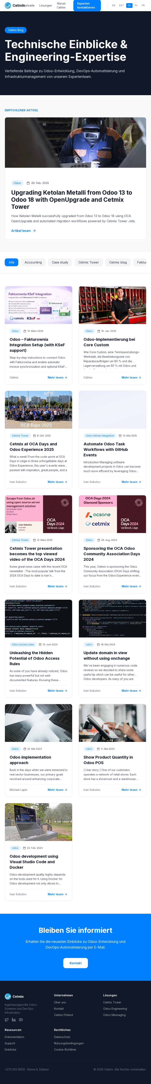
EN (113, 5)
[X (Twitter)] (7, 1020)
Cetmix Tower (88, 262)
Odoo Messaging (114, 1015)
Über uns (60, 1002)
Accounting (33, 262)
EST (121, 5)
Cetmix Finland (63, 1015)
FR (143, 5)
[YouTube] (21, 1020)
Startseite (28, 5)
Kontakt (76, 963)
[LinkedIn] (14, 1020)
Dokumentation (14, 1037)
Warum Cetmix (61, 5)
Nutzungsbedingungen (69, 1043)
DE (129, 5)
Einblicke (10, 1049)
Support (10, 1043)
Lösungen (45, 5)
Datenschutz (62, 1037)
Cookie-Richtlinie (65, 1049)
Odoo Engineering (115, 1008)
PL (136, 5)
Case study (60, 262)
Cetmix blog (118, 262)
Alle (11, 262)
